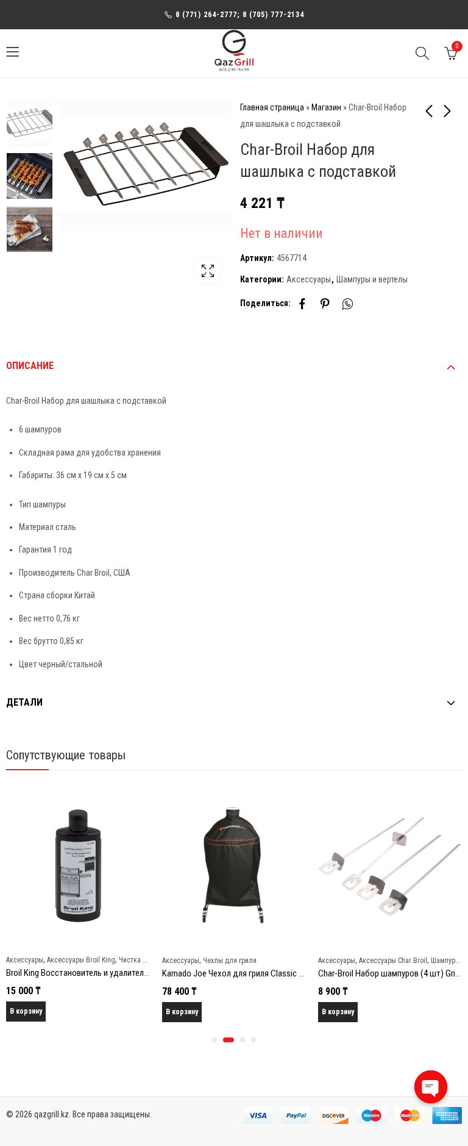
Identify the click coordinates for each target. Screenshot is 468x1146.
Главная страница (272, 107)
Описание (30, 365)
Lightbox (208, 271)
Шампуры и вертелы (372, 279)
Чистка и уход (140, 960)
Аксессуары (308, 279)
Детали (24, 702)
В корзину (26, 1011)
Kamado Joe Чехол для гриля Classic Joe (237, 973)
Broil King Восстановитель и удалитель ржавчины (97, 972)
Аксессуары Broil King (81, 960)
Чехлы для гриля (230, 960)
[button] (214, 1039)
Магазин (326, 107)
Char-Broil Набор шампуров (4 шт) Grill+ (390, 973)
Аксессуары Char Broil (393, 960)
